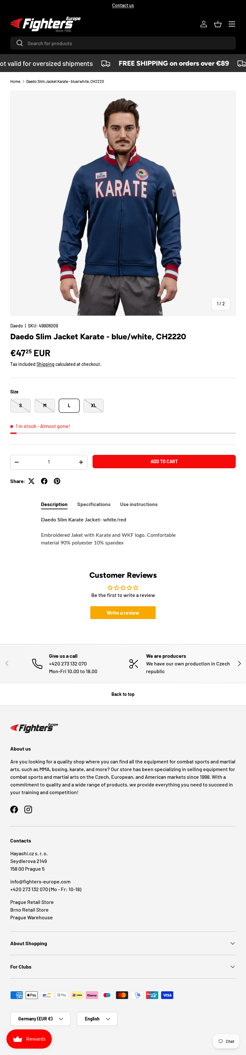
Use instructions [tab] (139, 504)
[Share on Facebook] (44, 481)
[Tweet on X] (31, 481)
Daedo (16, 325)
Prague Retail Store (32, 902)
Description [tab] (54, 504)
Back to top (123, 694)
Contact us (123, 5)
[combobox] (123, 43)
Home (15, 81)
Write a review (123, 612)
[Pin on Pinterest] (57, 481)
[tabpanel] (123, 535)
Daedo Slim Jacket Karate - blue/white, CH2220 (65, 81)
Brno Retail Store (29, 909)
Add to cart (164, 461)
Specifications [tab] (94, 504)
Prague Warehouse (31, 917)
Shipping (45, 364)
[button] (218, 24)
